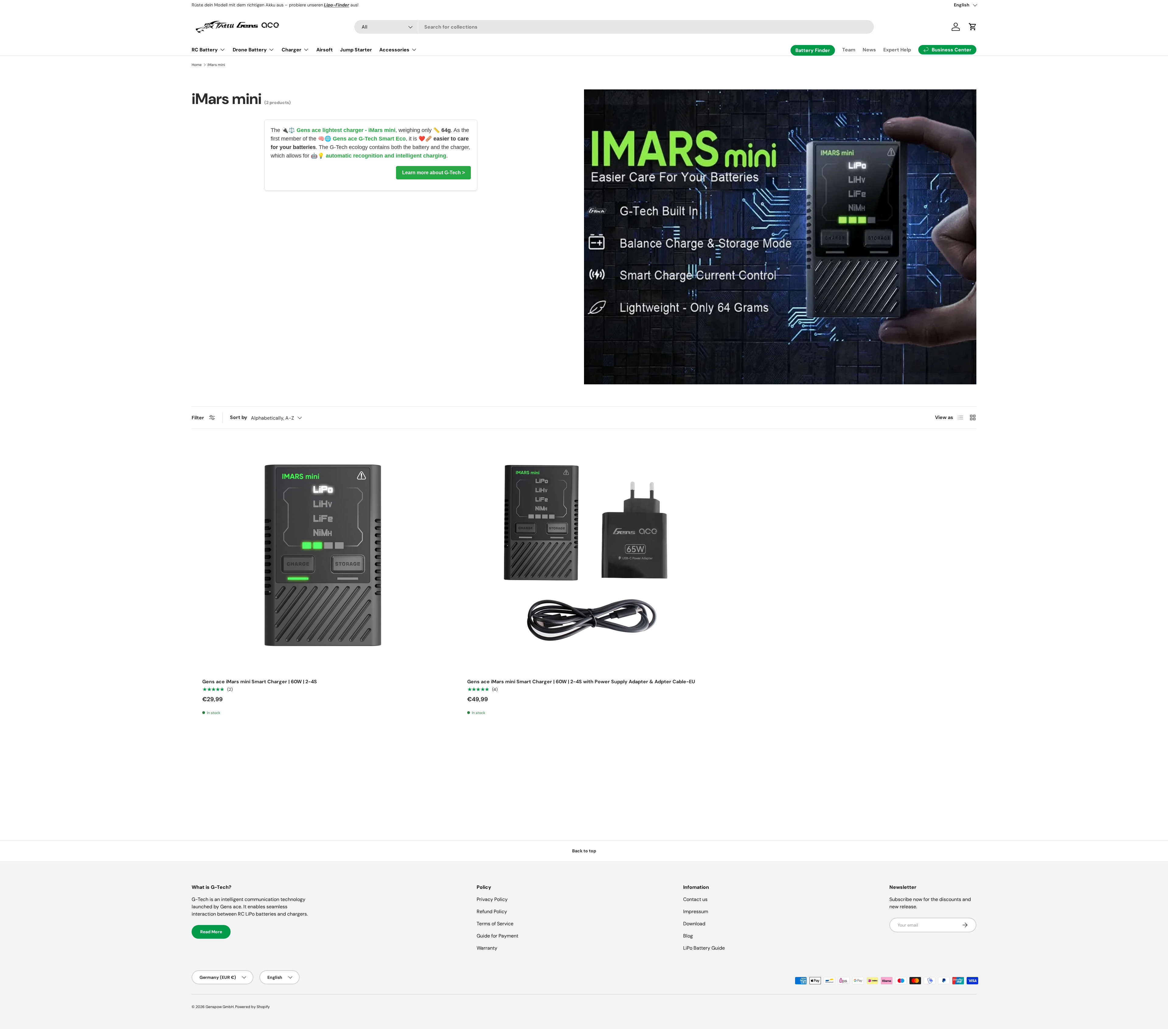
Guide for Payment (497, 936)
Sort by (238, 417)
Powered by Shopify (252, 1006)
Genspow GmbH (220, 1006)
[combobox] (614, 27)
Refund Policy (492, 911)
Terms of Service (495, 923)
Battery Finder (812, 50)
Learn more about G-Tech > (433, 172)
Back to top (584, 851)
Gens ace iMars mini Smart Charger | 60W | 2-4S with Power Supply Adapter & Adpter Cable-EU (581, 681)
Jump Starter (356, 50)
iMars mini (216, 65)
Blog (688, 936)
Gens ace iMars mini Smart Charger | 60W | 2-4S (259, 681)
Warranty (487, 948)
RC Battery (205, 50)
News (869, 50)
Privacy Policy (492, 899)
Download (694, 923)
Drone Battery (250, 50)
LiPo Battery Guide (704, 948)
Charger (291, 50)
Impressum (695, 911)
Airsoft (324, 50)
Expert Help (897, 50)
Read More (211, 931)
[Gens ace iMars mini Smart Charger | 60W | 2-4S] (319, 555)
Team (848, 50)
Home (197, 65)
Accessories (394, 50)
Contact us (695, 899)
